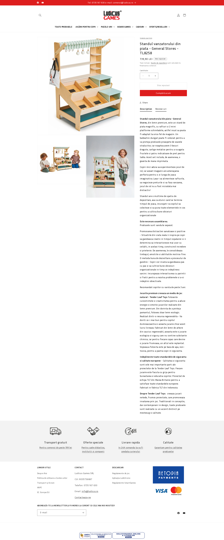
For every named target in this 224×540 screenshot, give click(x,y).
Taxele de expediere (159, 63)
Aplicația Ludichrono (121, 478)
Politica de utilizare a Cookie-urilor (52, 478)
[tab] (146, 110)
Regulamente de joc (121, 473)
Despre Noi (42, 473)
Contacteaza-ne (83, 497)
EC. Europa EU (43, 492)
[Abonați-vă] (83, 512)
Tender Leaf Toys (146, 38)
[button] (40, 15)
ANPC (39, 487)
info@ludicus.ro (90, 491)
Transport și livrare (46, 483)
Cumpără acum (163, 93)
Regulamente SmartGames (124, 483)
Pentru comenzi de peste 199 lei (55, 447)
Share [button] (145, 103)
